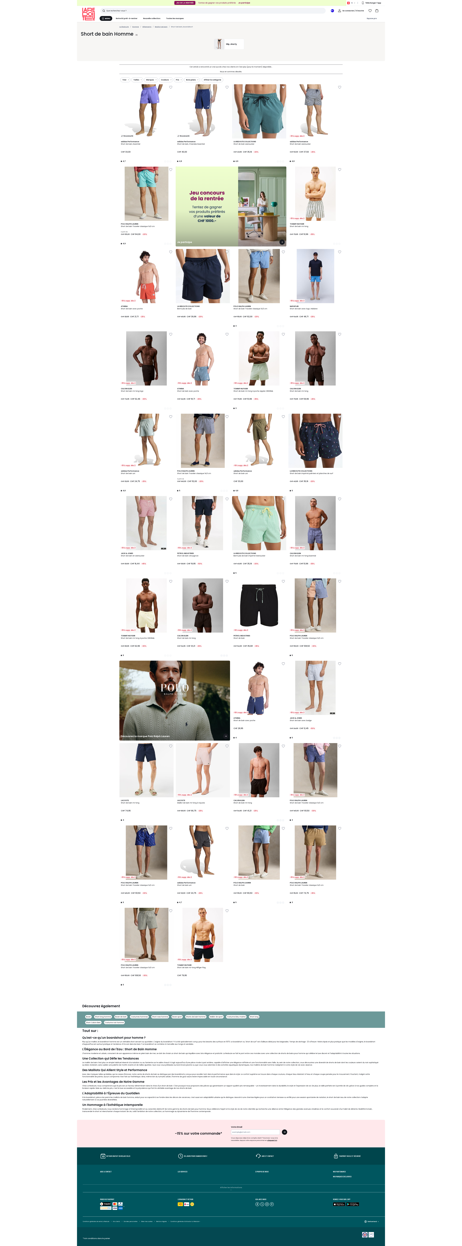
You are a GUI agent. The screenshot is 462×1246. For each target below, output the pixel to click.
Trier (124, 80)
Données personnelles (131, 1221)
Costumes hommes (139, 1017)
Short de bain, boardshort (182, 27)
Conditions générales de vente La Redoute (96, 1221)
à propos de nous (262, 1172)
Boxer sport (177, 1017)
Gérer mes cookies (147, 1221)
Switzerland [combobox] (372, 1221)
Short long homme (103, 1017)
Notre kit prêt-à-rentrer (127, 18)
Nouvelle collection (151, 18)
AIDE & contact (106, 1172)
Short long (254, 1017)
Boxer (88, 1017)
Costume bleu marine (236, 1017)
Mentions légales (161, 1221)
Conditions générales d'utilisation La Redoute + (185, 1221)
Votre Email (236, 1127)
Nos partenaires (339, 1172)
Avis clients (116, 1221)
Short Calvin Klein (93, 1022)
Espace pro (372, 18)
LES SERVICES (182, 1172)
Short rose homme (160, 1017)
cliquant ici (272, 1140)
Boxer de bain (121, 1017)
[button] (377, 11)
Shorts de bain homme (195, 1017)
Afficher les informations (231, 1187)
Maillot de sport (216, 1017)
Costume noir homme (114, 1022)
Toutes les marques (175, 18)
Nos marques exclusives (342, 1176)
